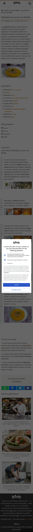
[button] (16, 263)
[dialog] (16, 266)
